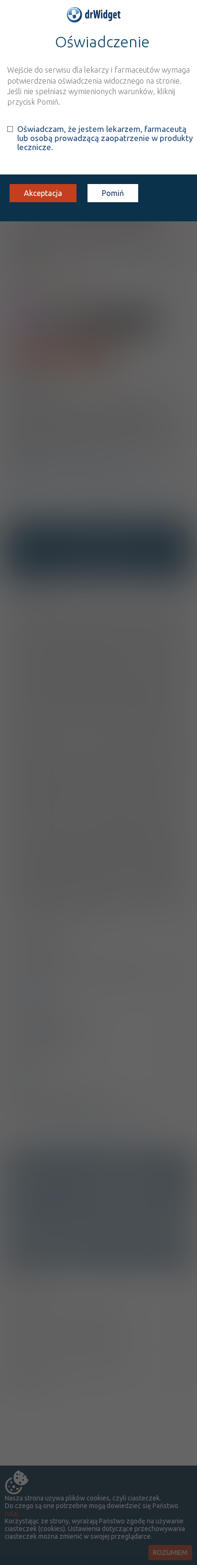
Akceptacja (43, 193)
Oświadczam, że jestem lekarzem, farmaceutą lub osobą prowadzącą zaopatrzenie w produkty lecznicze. (105, 138)
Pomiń (113, 193)
